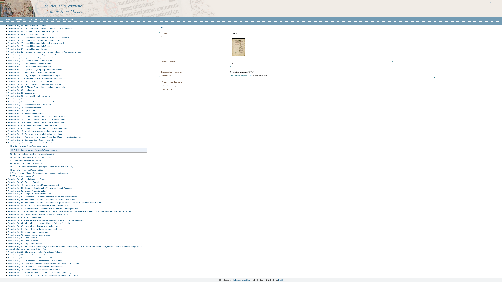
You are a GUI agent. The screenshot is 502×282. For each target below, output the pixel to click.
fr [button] (490, 3)
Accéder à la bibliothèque (15, 19)
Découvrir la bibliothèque (39, 19)
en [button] (493, 3)
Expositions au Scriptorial (63, 19)
